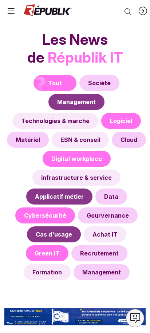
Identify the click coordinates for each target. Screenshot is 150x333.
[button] (11, 11)
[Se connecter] (142, 11)
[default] (99, 83)
